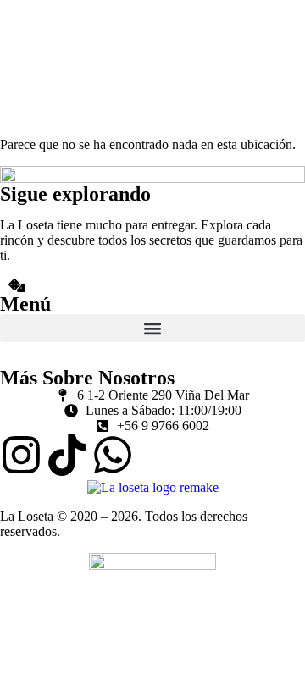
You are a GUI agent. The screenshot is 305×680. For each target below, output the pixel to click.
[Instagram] (21, 455)
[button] (152, 328)
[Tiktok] (67, 455)
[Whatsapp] (113, 455)
